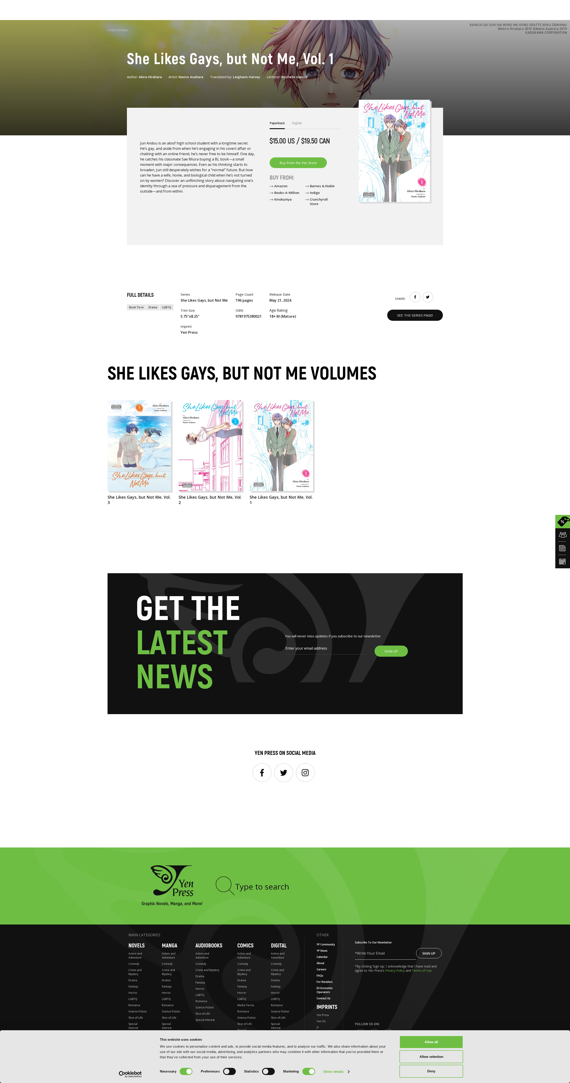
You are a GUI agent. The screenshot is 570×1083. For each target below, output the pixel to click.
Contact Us (323, 998)
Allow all (431, 1042)
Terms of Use (422, 970)
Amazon (280, 186)
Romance (134, 1005)
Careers (321, 969)
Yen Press (323, 1015)
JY (318, 1027)
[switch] (229, 1071)
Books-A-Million (286, 192)
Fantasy (133, 986)
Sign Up (428, 953)
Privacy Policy (395, 970)
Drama (153, 307)
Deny (431, 1071)
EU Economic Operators (325, 990)
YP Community (326, 944)
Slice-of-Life (135, 1018)
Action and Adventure (135, 955)
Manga (123, 30)
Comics (245, 945)
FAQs (320, 975)
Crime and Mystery (135, 972)
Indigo (315, 192)
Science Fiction (137, 1011)
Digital (279, 945)
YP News (322, 951)
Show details (333, 1071)
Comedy (133, 964)
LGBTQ (166, 307)
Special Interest (133, 1026)
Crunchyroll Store (319, 201)
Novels (136, 945)
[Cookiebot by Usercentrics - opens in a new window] (130, 1074)
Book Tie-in (136, 307)
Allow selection (431, 1057)
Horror (132, 993)
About (320, 963)
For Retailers (325, 982)
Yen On (321, 1021)
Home (111, 30)
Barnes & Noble (322, 186)
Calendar (322, 957)
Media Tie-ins (245, 1005)
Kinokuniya (283, 199)
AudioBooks (208, 945)
